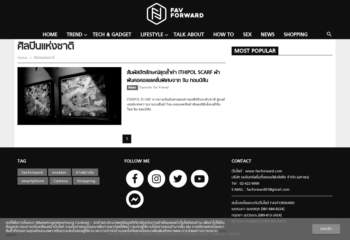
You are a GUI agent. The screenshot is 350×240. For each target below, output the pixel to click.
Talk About (189, 35)
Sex (247, 35)
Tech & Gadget (112, 35)
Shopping (296, 35)
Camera (61, 181)
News (268, 35)
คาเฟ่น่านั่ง (85, 173)
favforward (32, 173)
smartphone (33, 181)
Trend (74, 35)
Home (50, 35)
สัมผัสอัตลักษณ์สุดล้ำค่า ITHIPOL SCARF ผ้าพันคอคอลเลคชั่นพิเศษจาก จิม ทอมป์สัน (173, 76)
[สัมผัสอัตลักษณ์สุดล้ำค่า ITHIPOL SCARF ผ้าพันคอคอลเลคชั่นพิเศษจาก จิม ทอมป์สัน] (69, 124)
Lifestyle (152, 35)
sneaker (59, 173)
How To (223, 35)
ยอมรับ (326, 229)
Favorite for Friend (153, 87)
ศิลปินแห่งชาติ (44, 58)
